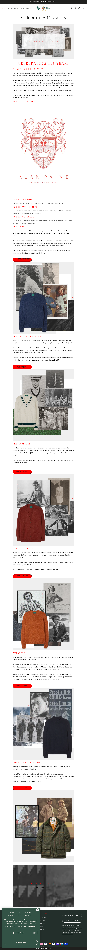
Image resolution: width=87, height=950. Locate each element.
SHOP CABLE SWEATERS (22, 259)
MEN (8, 8)
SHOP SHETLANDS (22, 576)
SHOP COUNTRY (22, 787)
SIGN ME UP (72, 921)
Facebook (42, 920)
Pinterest (42, 923)
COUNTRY (28, 8)
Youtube (42, 929)
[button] (43, 948)
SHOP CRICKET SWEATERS (22, 367)
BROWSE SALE (21, 942)
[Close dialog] (37, 909)
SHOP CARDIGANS (22, 471)
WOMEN (13, 8)
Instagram (43, 917)
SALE (3, 8)
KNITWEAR (20, 8)
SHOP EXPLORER (22, 685)
